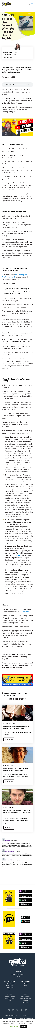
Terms (24, 1015)
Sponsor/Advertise (25, 996)
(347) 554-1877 (17, 976)
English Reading (22, 693)
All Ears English (9, 981)
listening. (8, 329)
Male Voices (7, 810)
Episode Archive (10, 983)
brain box (18, 555)
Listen (9, 994)
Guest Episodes (8, 768)
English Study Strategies (11, 726)
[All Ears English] (17, 962)
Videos (9, 989)
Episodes (25, 983)
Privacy (20, 1015)
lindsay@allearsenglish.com (17, 974)
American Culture (18, 728)
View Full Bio (7, 57)
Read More (9, 739)
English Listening (21, 67)
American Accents (9, 814)
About (25, 994)
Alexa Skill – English (9, 998)
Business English (10, 987)
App (10, 1000)
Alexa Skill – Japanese (9, 996)
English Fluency (8, 67)
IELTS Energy (25, 981)
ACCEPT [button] (23, 1026)
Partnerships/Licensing (25, 998)
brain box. (25, 612)
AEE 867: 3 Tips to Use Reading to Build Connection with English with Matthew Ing (16, 821)
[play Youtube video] (17, 127)
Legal (29, 1015)
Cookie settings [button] (13, 1026)
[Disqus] (17, 859)
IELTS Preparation (25, 1002)
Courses (25, 1000)
